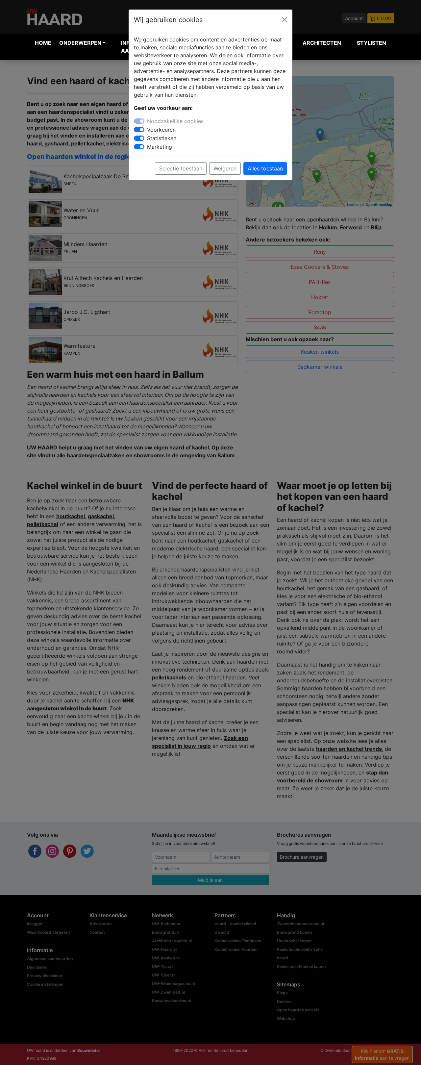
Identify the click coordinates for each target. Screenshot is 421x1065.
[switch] (139, 129)
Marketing (159, 146)
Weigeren (224, 168)
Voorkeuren (161, 129)
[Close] (284, 19)
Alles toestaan (265, 168)
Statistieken (161, 138)
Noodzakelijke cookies (175, 121)
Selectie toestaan (180, 168)
